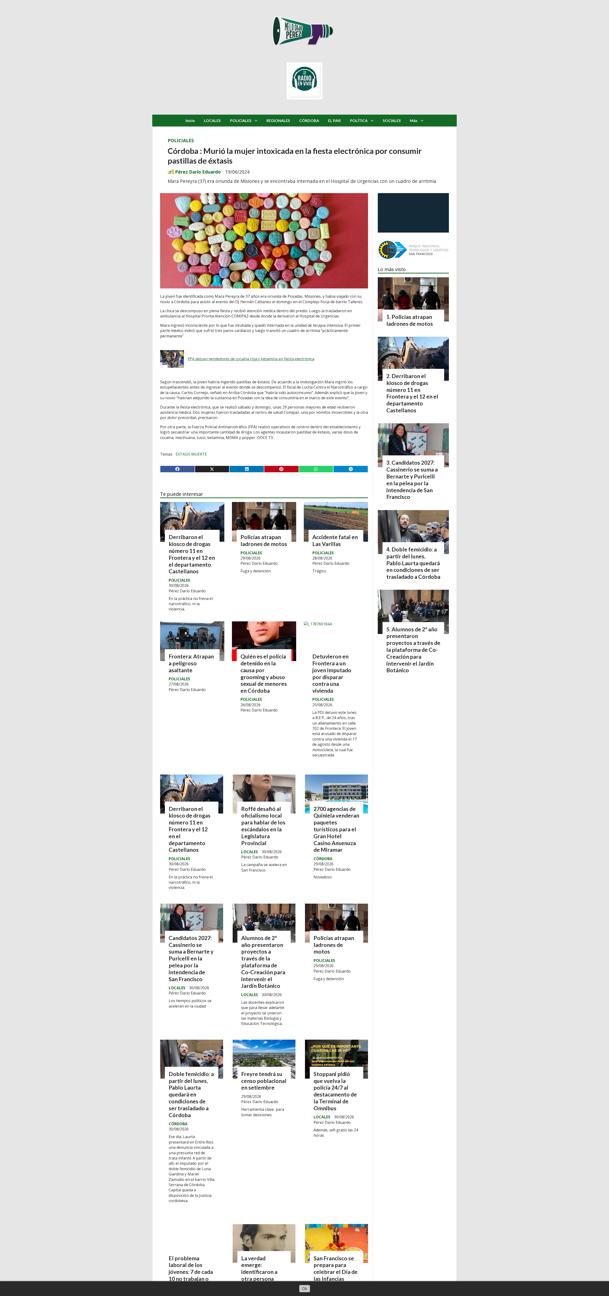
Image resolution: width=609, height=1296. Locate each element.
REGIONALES (278, 120)
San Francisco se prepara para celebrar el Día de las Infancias (336, 1268)
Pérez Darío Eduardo (198, 172)
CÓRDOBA (309, 120)
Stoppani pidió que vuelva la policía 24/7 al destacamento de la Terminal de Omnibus (335, 1091)
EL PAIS (334, 120)
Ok (304, 1288)
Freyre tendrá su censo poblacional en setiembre (263, 1081)
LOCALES (212, 120)
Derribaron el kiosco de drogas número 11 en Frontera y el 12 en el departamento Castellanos (192, 554)
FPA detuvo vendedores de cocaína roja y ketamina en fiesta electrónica (251, 358)
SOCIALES (392, 120)
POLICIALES (240, 120)
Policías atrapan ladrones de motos (264, 540)
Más (413, 120)
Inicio (190, 120)
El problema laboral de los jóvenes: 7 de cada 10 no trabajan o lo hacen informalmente (191, 1275)
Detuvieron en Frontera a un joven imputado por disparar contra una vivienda (331, 673)
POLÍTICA (359, 120)
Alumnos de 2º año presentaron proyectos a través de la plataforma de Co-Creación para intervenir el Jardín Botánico (263, 962)
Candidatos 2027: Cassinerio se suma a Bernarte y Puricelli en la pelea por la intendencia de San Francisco (191, 958)
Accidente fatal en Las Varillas (335, 540)
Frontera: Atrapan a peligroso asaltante (191, 663)
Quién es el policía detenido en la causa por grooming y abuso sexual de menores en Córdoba (264, 673)
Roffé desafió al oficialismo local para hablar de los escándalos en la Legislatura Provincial (263, 825)
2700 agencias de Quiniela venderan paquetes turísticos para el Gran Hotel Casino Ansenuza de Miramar (336, 829)
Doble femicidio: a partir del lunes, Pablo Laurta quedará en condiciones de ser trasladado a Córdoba (191, 1094)
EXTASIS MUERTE (191, 454)
